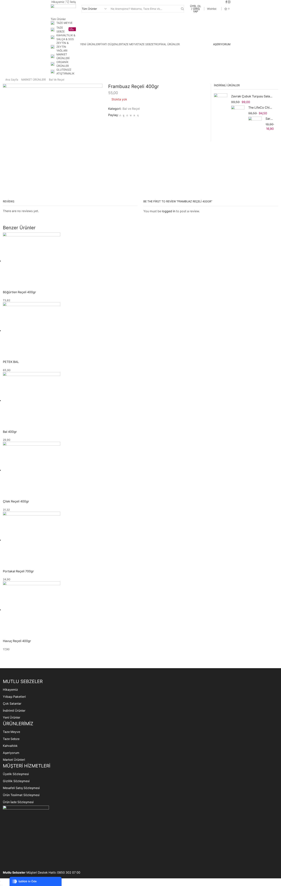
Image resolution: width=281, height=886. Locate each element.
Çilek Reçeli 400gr (16, 501)
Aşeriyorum (11, 753)
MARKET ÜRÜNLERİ (63, 56)
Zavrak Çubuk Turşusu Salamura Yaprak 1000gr (252, 96)
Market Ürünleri (14, 760)
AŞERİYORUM (221, 44)
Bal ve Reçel (56, 79)
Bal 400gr (10, 432)
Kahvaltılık (10, 746)
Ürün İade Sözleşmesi (18, 802)
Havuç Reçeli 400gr (17, 641)
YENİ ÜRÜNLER (89, 44)
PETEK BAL (11, 362)
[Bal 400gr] (31, 400)
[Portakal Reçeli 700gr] (31, 540)
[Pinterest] (127, 115)
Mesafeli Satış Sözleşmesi (21, 788)
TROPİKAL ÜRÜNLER (166, 44)
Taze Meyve (11, 732)
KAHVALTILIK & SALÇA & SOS (65, 37)
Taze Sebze (11, 739)
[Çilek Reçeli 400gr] (31, 470)
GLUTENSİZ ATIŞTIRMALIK (65, 71)
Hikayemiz (10, 689)
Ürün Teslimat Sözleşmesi (21, 795)
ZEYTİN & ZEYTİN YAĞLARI (62, 46)
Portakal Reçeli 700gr (18, 571)
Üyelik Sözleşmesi (16, 774)
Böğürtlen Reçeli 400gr (19, 292)
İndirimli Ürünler (14, 710)
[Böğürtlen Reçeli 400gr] (31, 260)
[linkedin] (130, 115)
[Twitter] (120, 115)
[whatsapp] (134, 115)
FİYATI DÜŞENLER (110, 44)
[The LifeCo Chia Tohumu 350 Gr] (237, 112)
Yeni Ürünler (11, 717)
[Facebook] (226, 2)
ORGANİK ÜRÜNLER (62, 63)
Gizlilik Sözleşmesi (16, 781)
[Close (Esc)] (0, 881)
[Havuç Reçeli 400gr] (31, 609)
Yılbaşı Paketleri (14, 697)
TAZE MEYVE (64, 22)
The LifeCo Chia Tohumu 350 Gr (261, 107)
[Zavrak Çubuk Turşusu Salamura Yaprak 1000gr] (220, 100)
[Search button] (182, 8)
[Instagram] (229, 2)
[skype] (137, 115)
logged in (168, 211)
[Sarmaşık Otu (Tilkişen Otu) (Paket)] (255, 123)
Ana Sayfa (11, 79)
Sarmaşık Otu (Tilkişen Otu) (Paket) (270, 118)
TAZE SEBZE (65, 29)
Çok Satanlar (12, 703)
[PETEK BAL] (31, 330)
